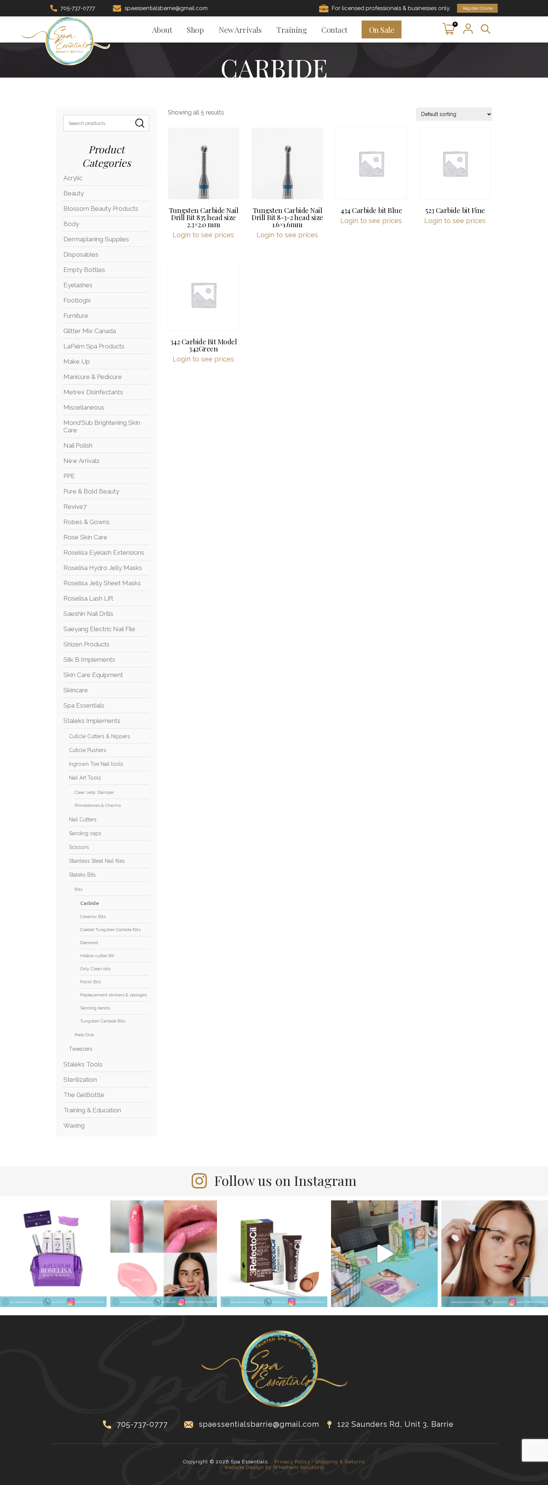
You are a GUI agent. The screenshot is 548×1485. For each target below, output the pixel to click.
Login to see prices (203, 235)
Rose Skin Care (85, 537)
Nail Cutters (83, 820)
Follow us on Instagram (285, 1180)
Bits (78, 889)
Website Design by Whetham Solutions (274, 1467)
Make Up (76, 361)
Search (139, 123)
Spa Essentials (83, 705)
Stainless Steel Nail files (97, 861)
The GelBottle (83, 1095)
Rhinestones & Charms (98, 805)
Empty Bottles (84, 269)
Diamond (89, 942)
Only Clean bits (95, 968)
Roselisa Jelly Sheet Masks (102, 583)
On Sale (381, 29)
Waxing (74, 1125)
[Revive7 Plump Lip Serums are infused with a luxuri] (163, 1253)
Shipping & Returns (340, 1461)
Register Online (477, 8)
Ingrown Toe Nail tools (96, 764)
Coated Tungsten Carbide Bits (110, 929)
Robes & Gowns (86, 522)
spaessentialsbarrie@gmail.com (166, 8)
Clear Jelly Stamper (94, 792)
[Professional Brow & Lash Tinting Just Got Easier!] (274, 1253)
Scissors (79, 847)
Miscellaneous (83, 407)
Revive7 (74, 506)
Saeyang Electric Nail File (99, 629)
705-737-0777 (77, 8)
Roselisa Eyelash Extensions (103, 552)
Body (71, 224)
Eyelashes (77, 285)
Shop (195, 29)
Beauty (73, 193)
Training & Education (92, 1110)
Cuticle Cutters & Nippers (99, 736)
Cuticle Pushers (87, 750)
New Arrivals (239, 29)
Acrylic (72, 178)
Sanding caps (85, 833)
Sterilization (80, 1079)
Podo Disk (84, 1034)
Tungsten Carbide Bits (102, 1021)
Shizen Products (86, 644)
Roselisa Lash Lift (88, 598)
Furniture (75, 315)
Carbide (89, 903)
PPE (69, 476)
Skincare (75, 690)
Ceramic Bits (93, 916)
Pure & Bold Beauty (91, 491)
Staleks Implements (91, 720)
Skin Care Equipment (93, 675)
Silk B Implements (89, 659)
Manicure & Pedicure (92, 376)
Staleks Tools (83, 1064)
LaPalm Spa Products (94, 346)
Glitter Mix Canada (89, 331)
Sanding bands (95, 1008)
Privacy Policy (292, 1461)
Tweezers (80, 1049)
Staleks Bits (82, 875)
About (162, 29)
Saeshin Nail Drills (88, 613)
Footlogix (77, 300)
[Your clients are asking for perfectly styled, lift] (494, 1253)
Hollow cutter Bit (97, 955)
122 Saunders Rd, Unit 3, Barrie (395, 1424)
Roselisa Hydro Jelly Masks (102, 567)
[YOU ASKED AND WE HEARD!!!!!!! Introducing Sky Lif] (53, 1253)
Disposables (80, 254)
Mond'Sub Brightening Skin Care (101, 426)
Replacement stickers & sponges (113, 994)
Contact (334, 29)
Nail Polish (77, 445)
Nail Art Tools (85, 778)
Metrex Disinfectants (93, 392)
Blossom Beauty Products (100, 208)
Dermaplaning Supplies (96, 239)
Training (291, 29)
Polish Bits (90, 981)
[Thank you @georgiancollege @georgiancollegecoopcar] (384, 1253)
